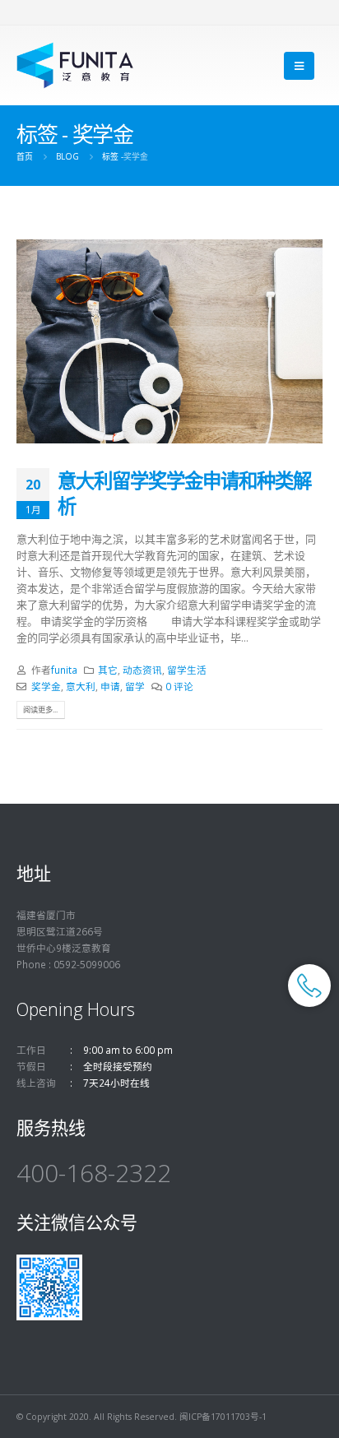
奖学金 (46, 686)
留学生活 (187, 669)
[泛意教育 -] (75, 65)
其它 (108, 669)
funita (64, 669)
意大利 (80, 686)
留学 (135, 686)
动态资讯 (142, 669)
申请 (110, 686)
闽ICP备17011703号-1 (223, 1416)
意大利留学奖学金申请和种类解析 (184, 492)
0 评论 (179, 686)
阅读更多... (40, 709)
